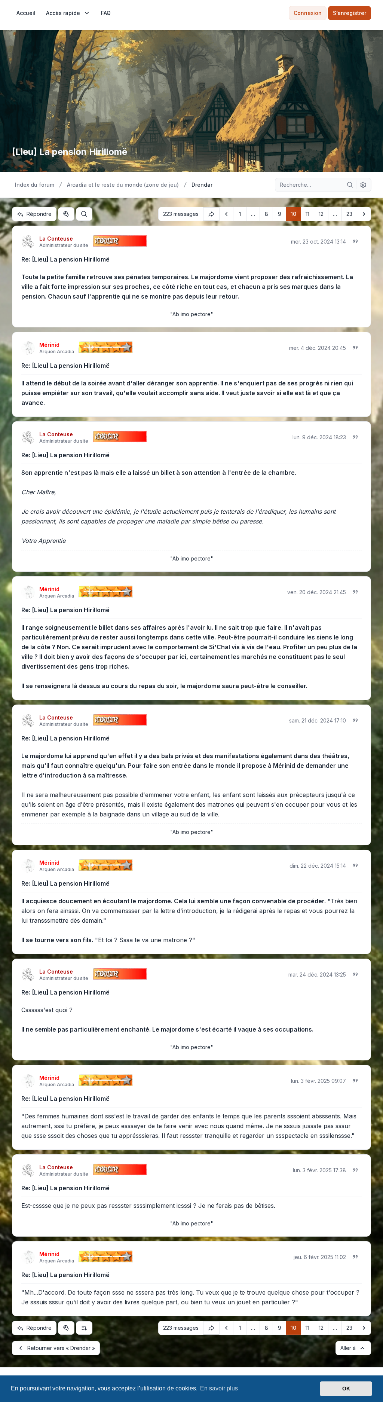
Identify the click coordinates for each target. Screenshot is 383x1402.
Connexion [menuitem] (308, 13)
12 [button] (321, 214)
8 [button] (266, 214)
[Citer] (355, 241)
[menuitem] (26, 13)
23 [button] (349, 214)
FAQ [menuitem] (106, 13)
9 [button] (279, 214)
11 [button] (307, 214)
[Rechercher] (350, 184)
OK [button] (346, 1389)
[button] (226, 214)
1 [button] (240, 214)
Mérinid (49, 345)
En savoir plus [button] (219, 1388)
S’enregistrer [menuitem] (349, 13)
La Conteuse (56, 238)
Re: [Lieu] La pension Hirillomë (65, 259)
